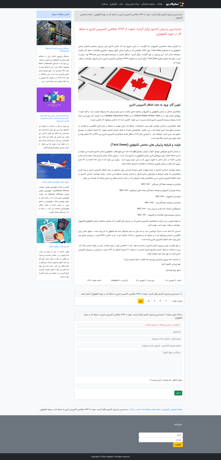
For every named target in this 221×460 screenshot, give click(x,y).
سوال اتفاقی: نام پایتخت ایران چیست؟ (166, 380)
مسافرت (104, 4)
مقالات (159, 4)
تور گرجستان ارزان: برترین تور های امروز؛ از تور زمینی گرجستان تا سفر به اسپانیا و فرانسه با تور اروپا (54, 118)
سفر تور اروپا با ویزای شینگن (59, 246)
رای (140, 301)
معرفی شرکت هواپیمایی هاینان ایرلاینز (55, 182)
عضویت (178, 444)
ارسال (178, 393)
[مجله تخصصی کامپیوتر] (174, 4)
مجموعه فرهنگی (148, 4)
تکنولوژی (113, 4)
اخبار (121, 4)
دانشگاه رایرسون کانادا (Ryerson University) (57, 50)
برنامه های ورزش (132, 4)
